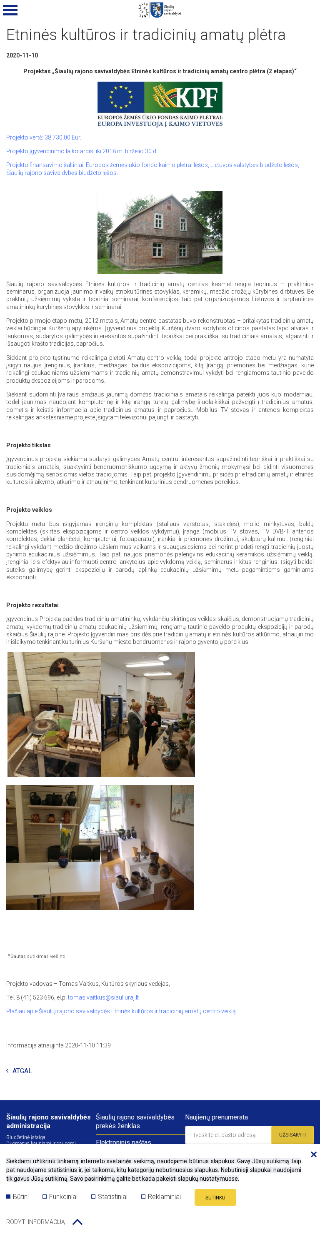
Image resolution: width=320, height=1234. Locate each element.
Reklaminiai (164, 1197)
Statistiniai (113, 1197)
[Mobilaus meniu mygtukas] (10, 10)
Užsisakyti (292, 1135)
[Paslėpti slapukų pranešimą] (311, 1155)
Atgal (22, 1071)
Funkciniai (63, 1197)
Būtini (21, 1197)
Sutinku (215, 1198)
